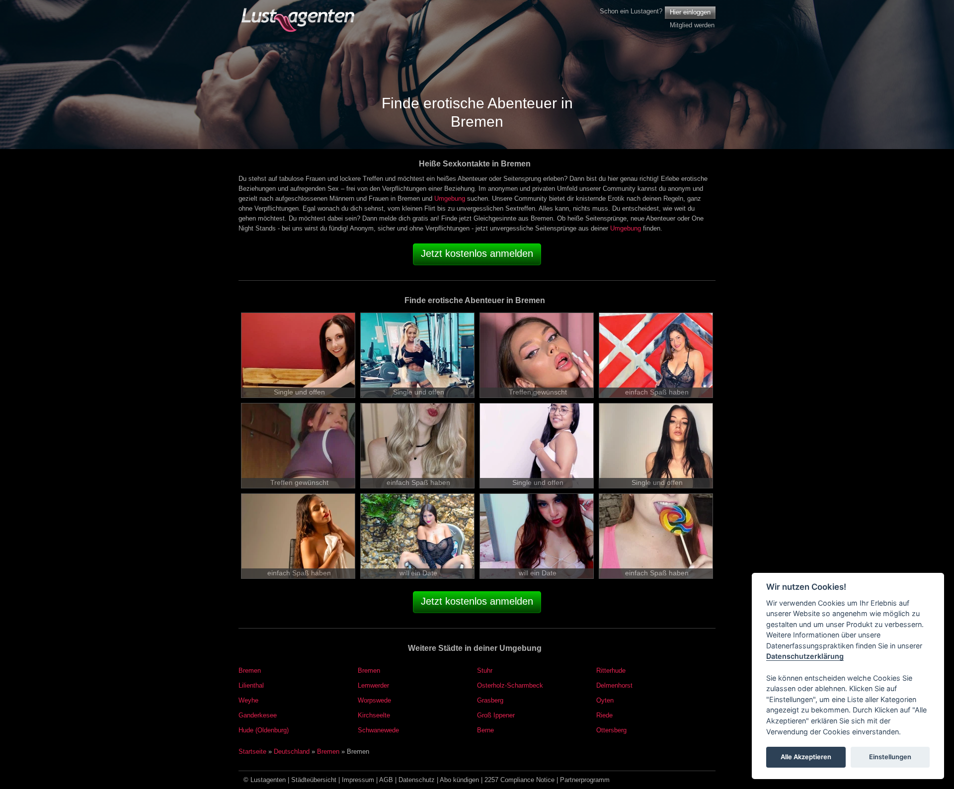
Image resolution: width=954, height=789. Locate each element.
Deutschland (292, 751)
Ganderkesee (257, 715)
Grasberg (490, 700)
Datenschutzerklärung (805, 656)
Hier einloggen (690, 12)
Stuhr (484, 670)
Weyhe (248, 700)
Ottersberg (611, 730)
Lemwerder (373, 685)
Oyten (605, 700)
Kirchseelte (374, 715)
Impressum (358, 780)
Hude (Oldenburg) (263, 730)
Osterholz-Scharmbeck (510, 685)
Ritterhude (611, 670)
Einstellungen (890, 757)
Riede (604, 715)
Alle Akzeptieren (806, 757)
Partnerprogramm (585, 780)
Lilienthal (251, 685)
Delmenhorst (614, 685)
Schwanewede (378, 730)
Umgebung (449, 198)
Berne (485, 730)
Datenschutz (416, 780)
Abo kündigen (459, 780)
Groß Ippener (496, 715)
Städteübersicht (313, 780)
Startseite (252, 751)
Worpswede (374, 700)
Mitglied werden (692, 25)
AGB (386, 780)
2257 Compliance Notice (519, 780)
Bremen (249, 670)
